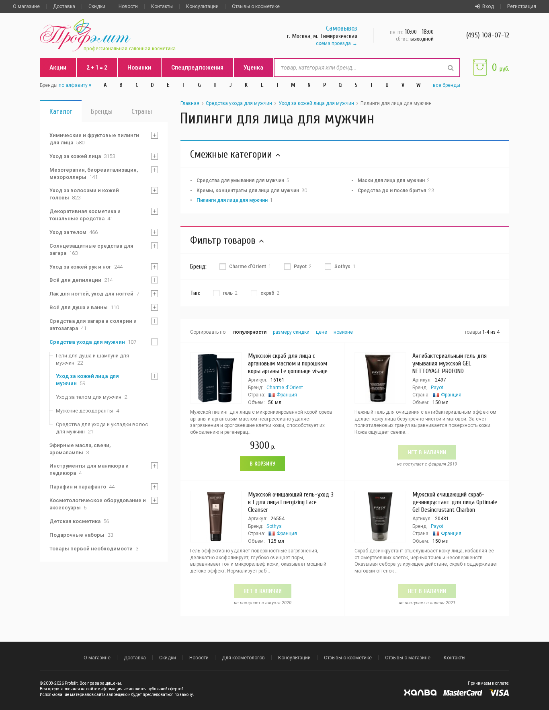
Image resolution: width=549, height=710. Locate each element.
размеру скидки (291, 332)
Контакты (162, 6)
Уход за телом (73, 232)
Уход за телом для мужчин (91, 397)
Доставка (64, 6)
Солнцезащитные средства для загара (91, 249)
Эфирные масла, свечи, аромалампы (80, 449)
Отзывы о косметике (256, 6)
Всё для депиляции (81, 280)
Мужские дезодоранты (87, 411)
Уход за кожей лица (82, 156)
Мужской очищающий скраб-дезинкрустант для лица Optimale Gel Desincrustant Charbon (454, 502)
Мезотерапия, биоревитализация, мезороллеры (93, 173)
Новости (128, 6)
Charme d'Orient (284, 387)
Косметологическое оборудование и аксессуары (97, 504)
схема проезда (333, 43)
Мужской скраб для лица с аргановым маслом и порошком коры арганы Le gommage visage (288, 363)
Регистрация (521, 6)
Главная (189, 103)
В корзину (262, 463)
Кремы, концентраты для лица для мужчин (252, 190)
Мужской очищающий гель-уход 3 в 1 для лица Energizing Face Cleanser (291, 502)
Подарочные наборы (81, 535)
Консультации (202, 6)
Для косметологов (243, 658)
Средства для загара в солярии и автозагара (93, 324)
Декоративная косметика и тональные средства (85, 215)
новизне (343, 332)
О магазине (26, 6)
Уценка (253, 67)
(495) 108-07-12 (487, 35)
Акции (57, 67)
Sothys (274, 526)
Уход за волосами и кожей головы (84, 194)
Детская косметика (79, 521)
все (446, 85)
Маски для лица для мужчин (394, 180)
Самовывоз (341, 28)
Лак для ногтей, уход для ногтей (94, 294)
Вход (488, 6)
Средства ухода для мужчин (92, 342)
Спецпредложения (197, 67)
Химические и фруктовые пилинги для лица (94, 139)
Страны (141, 111)
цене (321, 332)
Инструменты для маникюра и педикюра (89, 469)
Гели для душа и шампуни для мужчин (92, 359)
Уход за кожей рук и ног (86, 267)
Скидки (96, 6)
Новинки (139, 67)
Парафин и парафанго (82, 487)
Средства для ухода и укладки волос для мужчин (102, 428)
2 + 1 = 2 (96, 67)
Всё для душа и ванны (84, 307)
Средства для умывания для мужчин (243, 180)
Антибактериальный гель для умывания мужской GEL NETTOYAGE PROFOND (449, 363)
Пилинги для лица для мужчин (235, 200)
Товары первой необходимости (93, 549)
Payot (437, 387)
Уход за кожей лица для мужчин (87, 379)
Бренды (102, 111)
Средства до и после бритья (396, 190)
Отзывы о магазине (407, 658)
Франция (287, 395)
